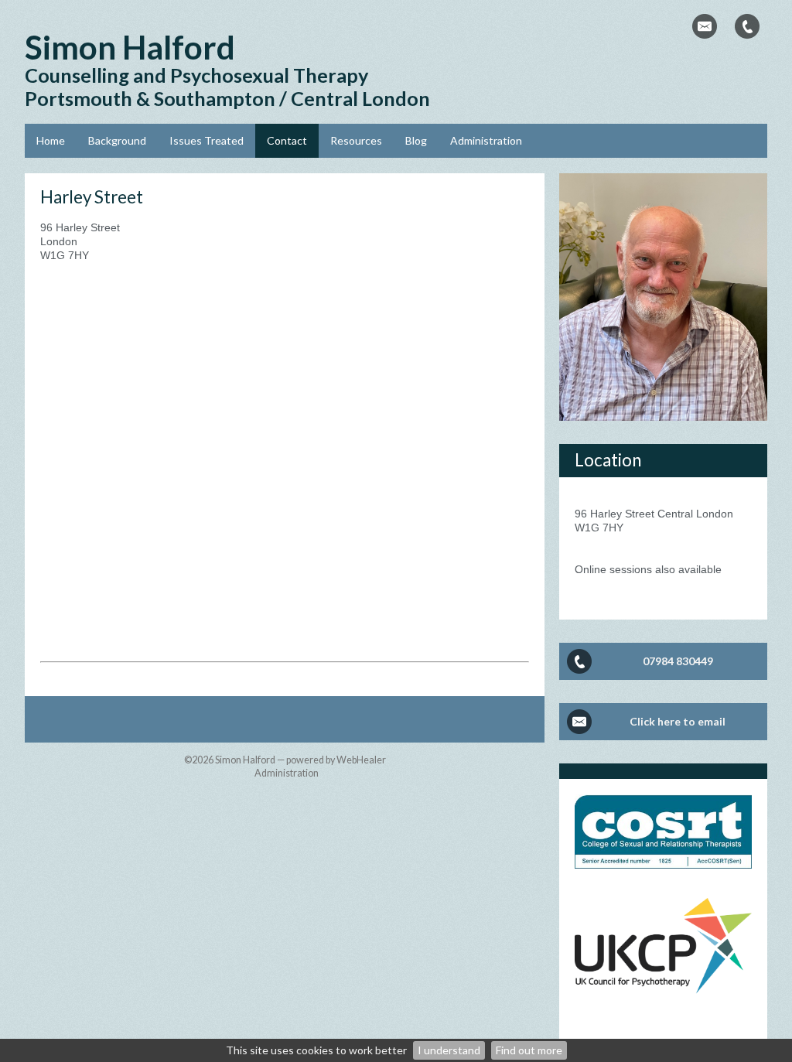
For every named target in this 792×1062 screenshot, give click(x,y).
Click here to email (677, 721)
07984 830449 (678, 661)
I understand (449, 1050)
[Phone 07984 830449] (747, 26)
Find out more (529, 1050)
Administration (286, 773)
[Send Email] (704, 26)
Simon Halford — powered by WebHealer (300, 760)
